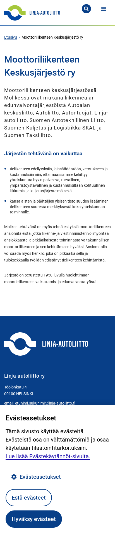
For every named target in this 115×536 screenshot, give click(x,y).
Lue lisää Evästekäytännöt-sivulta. (48, 456)
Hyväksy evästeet (34, 519)
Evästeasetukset (40, 476)
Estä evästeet (29, 497)
